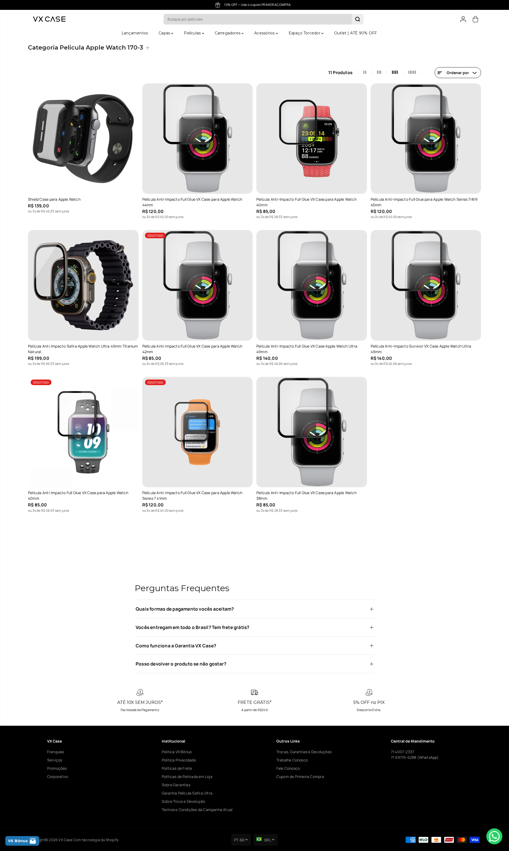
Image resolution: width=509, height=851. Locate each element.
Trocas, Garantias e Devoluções (304, 751)
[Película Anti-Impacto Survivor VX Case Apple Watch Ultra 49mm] (426, 285)
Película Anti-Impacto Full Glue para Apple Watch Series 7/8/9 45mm (424, 202)
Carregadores (228, 33)
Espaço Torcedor (305, 33)
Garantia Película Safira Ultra (187, 793)
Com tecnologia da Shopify (96, 839)
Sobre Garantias (176, 784)
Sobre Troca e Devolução (183, 801)
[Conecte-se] (463, 19)
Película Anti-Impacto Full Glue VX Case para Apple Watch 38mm (306, 495)
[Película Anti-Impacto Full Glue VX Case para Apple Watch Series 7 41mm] (197, 432)
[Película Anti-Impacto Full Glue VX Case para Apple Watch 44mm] (197, 138)
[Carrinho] (475, 19)
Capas (165, 33)
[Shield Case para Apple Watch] (83, 138)
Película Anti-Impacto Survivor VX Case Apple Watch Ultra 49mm (421, 349)
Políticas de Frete (177, 768)
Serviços (54, 760)
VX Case (65, 839)
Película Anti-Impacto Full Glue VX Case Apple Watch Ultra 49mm (306, 349)
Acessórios (265, 33)
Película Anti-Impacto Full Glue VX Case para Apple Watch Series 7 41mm (192, 495)
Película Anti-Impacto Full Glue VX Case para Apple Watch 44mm (192, 202)
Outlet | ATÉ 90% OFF (355, 33)
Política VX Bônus (177, 751)
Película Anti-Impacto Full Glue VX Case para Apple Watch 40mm (306, 202)
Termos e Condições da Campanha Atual (197, 809)
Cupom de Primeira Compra (300, 776)
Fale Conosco (288, 768)
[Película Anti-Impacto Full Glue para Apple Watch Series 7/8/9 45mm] (426, 138)
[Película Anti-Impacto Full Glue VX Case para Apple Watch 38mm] (311, 432)
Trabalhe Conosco (292, 760)
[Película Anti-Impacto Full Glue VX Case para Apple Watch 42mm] (197, 285)
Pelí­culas (193, 33)
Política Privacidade (179, 760)
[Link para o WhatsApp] (494, 836)
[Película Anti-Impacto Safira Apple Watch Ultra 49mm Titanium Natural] (83, 285)
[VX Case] (49, 19)
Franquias (55, 751)
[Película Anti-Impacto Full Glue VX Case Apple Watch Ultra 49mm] (311, 285)
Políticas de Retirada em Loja (187, 776)
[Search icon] (357, 19)
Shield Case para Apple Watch (54, 199)
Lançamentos (135, 33)
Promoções (57, 768)
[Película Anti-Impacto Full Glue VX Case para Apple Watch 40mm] (311, 138)
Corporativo (57, 776)
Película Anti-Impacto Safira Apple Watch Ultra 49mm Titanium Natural (83, 349)
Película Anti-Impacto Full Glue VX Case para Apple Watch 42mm (192, 349)
